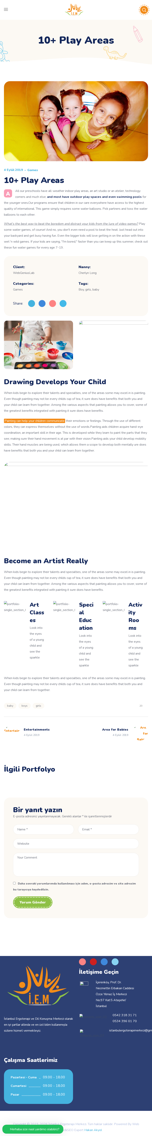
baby (10, 706)
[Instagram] (82, 961)
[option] (26, 782)
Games (32, 170)
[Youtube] (93, 961)
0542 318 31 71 (125, 1015)
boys (25, 706)
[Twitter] (115, 961)
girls (38, 706)
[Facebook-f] (104, 961)
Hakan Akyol (93, 1130)
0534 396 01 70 (125, 1021)
